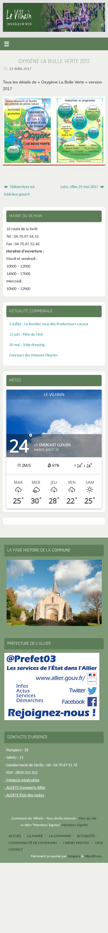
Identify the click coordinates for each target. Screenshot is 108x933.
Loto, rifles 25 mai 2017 (79, 187)
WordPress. (93, 856)
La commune (60, 836)
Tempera (73, 856)
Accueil (15, 836)
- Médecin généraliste (21, 780)
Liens (99, 843)
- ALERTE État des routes (24, 795)
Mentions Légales (75, 825)
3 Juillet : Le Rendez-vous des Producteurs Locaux (48, 324)
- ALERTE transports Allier (25, 788)
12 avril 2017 (20, 69)
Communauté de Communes (33, 843)
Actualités (86, 836)
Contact (16, 850)
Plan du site (87, 818)
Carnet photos (76, 843)
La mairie (35, 836)
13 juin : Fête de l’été (26, 334)
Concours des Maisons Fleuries (33, 355)
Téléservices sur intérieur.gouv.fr (19, 191)
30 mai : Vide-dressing (27, 345)
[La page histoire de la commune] (54, 593)
